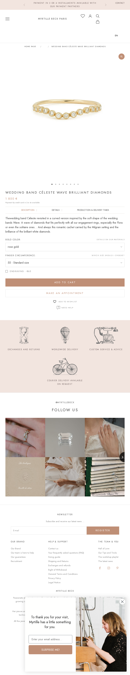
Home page (30, 46)
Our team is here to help (22, 552)
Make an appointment (65, 293)
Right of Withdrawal (57, 569)
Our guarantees (18, 557)
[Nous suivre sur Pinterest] (117, 568)
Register (103, 530)
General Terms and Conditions (63, 574)
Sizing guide (54, 557)
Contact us (53, 548)
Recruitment (16, 561)
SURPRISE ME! (50, 650)
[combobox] (119, 35)
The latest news (105, 561)
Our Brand (16, 548)
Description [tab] (27, 210)
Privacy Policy (54, 578)
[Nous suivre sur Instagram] (108, 568)
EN (116, 35)
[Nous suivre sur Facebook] (100, 568)
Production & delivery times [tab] (93, 210)
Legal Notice (54, 582)
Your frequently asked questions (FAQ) (66, 552)
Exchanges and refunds (59, 565)
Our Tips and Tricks (107, 552)
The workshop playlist (108, 557)
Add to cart (65, 282)
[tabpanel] (65, 225)
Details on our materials (111, 239)
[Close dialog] (122, 602)
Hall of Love (103, 548)
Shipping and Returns (58, 561)
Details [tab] (56, 210)
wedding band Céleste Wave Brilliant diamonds (78, 46)
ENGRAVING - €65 (20, 271)
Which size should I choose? (108, 255)
